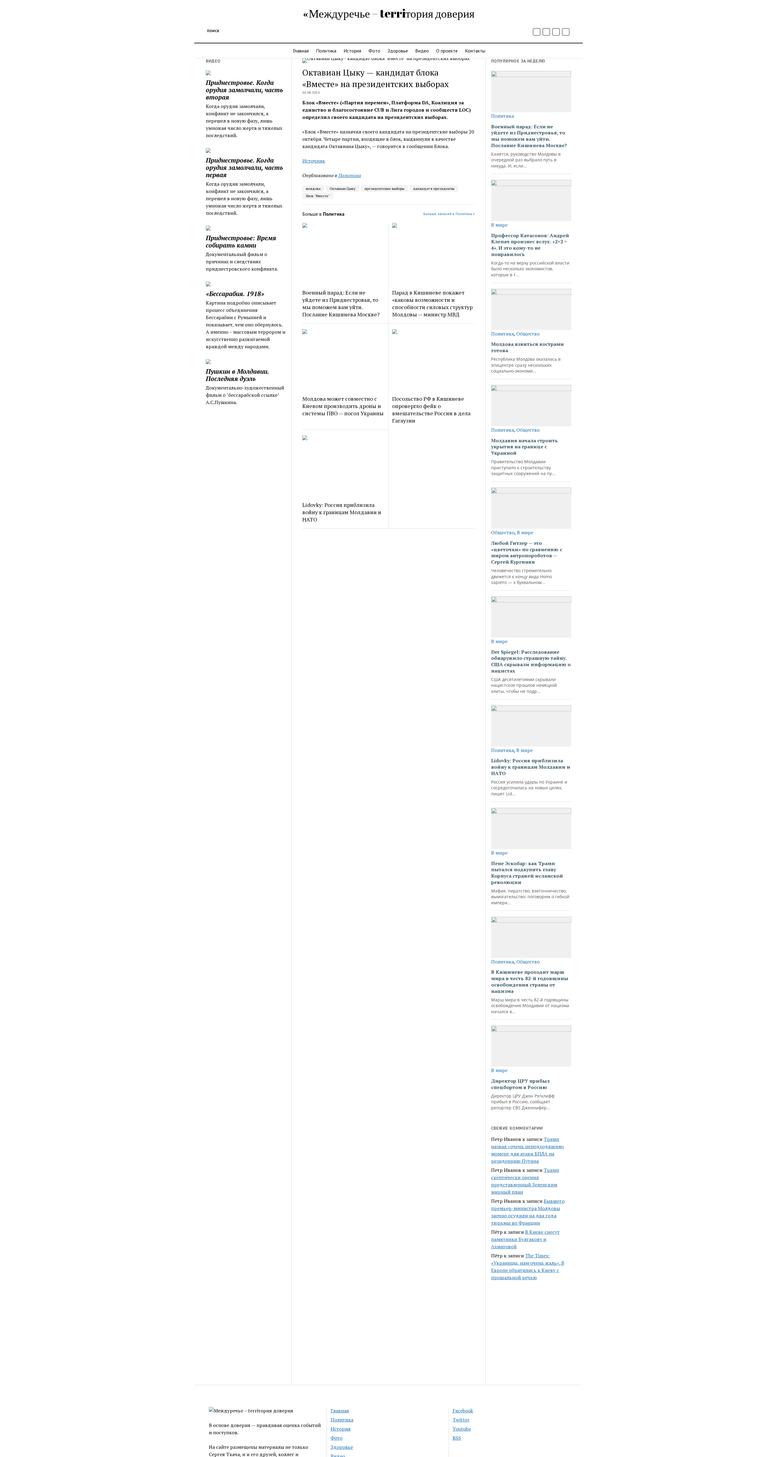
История (352, 51)
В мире (499, 224)
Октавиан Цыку (342, 188)
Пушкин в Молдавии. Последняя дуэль (237, 375)
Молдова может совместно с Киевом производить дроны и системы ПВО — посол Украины (343, 406)
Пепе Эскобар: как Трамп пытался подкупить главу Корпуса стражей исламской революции (527, 872)
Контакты (475, 51)
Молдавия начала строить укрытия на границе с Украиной (524, 446)
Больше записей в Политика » (449, 213)
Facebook (463, 1410)
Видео (422, 51)
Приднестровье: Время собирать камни (241, 241)
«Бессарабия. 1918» (235, 293)
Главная (301, 51)
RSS (457, 1438)
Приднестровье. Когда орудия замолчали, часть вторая (244, 90)
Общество (528, 333)
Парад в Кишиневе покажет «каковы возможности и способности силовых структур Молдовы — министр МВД (432, 303)
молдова (313, 188)
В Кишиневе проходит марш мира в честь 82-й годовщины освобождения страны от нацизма (529, 981)
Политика (326, 51)
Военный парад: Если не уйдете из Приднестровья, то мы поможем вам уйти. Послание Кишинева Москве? (341, 303)
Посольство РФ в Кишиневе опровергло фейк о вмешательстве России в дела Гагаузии (431, 409)
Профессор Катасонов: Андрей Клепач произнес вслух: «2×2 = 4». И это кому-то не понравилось (530, 245)
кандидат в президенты (433, 188)
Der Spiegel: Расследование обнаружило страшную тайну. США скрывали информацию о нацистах (531, 661)
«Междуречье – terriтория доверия (388, 13)
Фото (374, 51)
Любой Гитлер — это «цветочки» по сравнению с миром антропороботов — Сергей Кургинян (526, 552)
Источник (313, 160)
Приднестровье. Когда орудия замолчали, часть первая (244, 167)
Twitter (461, 1419)
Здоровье (398, 51)
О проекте (447, 51)
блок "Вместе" (318, 196)
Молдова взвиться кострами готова (527, 347)
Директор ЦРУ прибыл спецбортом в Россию (520, 1084)
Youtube (462, 1428)
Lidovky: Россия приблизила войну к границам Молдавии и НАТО (341, 512)
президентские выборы (384, 188)
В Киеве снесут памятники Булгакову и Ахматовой (525, 1239)
